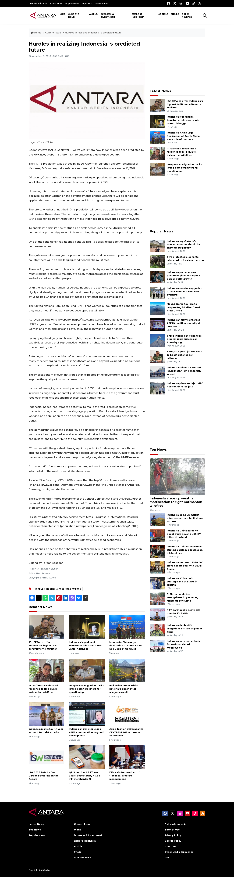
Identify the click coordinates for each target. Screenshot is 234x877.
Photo (175, 14)
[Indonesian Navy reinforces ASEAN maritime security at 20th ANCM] (157, 324)
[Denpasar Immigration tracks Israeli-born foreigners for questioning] (86, 670)
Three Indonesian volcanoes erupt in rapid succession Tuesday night (184, 339)
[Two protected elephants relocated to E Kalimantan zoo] (157, 261)
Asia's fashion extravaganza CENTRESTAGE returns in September (126, 732)
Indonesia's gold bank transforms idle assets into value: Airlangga (85, 645)
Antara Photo (101, 3)
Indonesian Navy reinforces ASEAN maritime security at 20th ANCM (183, 323)
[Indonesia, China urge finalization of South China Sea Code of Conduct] (127, 626)
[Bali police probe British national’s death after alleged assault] (127, 670)
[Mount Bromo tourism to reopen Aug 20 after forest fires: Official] (157, 308)
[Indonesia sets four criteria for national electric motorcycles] (157, 645)
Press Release (187, 15)
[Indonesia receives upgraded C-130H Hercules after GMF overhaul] (157, 292)
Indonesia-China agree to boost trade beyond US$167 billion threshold (184, 534)
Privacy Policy (173, 835)
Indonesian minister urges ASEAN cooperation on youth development (86, 732)
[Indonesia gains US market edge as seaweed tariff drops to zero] (157, 519)
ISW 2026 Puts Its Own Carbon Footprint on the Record (44, 775)
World (93, 14)
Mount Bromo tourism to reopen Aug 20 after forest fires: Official (183, 307)
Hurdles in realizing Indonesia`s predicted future (93, 32)
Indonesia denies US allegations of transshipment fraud (184, 628)
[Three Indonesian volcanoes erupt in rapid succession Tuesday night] (157, 340)
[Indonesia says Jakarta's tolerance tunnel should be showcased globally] (157, 245)
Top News (87, 3)
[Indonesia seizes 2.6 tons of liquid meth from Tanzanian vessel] (157, 372)
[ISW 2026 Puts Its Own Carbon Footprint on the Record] (46, 757)
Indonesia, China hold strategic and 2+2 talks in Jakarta (182, 581)
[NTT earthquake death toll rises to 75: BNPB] (157, 614)
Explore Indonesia (138, 15)
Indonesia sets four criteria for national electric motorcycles (183, 644)
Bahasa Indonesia (38, 3)
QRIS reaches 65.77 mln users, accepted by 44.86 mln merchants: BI (84, 775)
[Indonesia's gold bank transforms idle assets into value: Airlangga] (86, 626)
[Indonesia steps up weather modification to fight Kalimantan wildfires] (177, 476)
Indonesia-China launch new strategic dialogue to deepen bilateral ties (185, 550)
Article (163, 14)
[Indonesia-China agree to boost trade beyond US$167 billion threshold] (157, 535)
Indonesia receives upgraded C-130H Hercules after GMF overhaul (184, 291)
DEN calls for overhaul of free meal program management (124, 775)
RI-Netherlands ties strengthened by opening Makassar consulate (182, 597)
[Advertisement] (177, 63)
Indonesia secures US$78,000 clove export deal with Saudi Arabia (185, 565)
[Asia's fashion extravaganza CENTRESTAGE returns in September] (127, 713)
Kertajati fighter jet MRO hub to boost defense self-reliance (184, 355)
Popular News (72, 3)
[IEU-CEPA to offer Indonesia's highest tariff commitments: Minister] (46, 626)
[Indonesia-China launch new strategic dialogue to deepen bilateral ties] (157, 551)
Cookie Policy (173, 840)
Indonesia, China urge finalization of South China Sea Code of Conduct (125, 645)
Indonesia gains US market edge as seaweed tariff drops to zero (185, 518)
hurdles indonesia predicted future (58, 589)
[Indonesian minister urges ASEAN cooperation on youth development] (86, 713)
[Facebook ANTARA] (168, 3)
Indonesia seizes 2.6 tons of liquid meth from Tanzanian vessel (184, 371)
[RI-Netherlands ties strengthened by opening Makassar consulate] (157, 598)
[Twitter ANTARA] (174, 3)
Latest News (56, 3)
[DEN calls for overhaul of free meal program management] (127, 757)
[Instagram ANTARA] (181, 3)
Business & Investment (107, 15)
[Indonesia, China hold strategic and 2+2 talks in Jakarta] (157, 582)
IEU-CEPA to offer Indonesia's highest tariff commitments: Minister (44, 645)
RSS (167, 857)
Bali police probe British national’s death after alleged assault (123, 689)
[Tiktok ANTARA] (193, 3)
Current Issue (73, 15)
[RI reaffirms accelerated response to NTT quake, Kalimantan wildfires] (46, 670)
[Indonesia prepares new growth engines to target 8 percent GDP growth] (157, 276)
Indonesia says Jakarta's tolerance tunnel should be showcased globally (183, 244)
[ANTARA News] (43, 15)
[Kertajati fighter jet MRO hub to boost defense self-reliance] (157, 356)
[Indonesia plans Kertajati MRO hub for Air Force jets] (157, 388)
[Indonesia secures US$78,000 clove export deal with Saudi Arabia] (157, 567)
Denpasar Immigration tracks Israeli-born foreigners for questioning (86, 689)
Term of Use (172, 829)
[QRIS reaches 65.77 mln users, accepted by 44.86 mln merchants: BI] (86, 757)
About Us (170, 846)
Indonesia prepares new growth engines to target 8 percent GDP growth (183, 275)
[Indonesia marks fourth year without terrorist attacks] (46, 713)
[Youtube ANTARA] (187, 3)
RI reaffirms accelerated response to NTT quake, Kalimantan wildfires (43, 689)
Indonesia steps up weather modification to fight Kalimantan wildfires (176, 502)
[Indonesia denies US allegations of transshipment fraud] (157, 629)
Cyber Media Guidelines (179, 852)
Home (62, 14)
